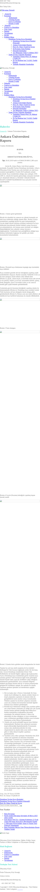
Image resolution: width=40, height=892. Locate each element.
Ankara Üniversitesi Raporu (22, 45)
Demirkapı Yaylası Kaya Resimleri (20, 39)
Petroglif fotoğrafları (19, 51)
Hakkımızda (13, 18)
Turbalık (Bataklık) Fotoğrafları (23, 64)
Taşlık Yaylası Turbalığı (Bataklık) (20, 55)
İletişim (6, 31)
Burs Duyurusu (9, 814)
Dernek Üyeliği (14, 23)
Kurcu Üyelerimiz (15, 22)
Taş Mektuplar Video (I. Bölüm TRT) (25, 53)
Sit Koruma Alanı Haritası (21, 49)
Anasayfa (7, 14)
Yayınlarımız (8, 33)
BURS (6, 35)
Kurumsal (7, 16)
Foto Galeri (8, 29)
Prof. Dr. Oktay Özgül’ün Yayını (24, 47)
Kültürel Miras (9, 37)
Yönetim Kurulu (14, 20)
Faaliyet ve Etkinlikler (11, 27)
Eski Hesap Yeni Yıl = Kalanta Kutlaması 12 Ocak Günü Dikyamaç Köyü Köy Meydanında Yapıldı (21, 820)
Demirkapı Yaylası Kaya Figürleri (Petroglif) (15, 801)
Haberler (7, 25)
